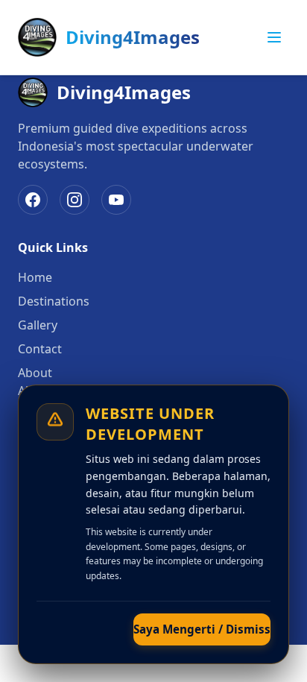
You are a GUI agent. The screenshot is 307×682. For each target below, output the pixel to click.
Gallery (37, 325)
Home (35, 277)
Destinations (53, 301)
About (35, 372)
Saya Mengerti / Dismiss (201, 629)
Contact (40, 349)
